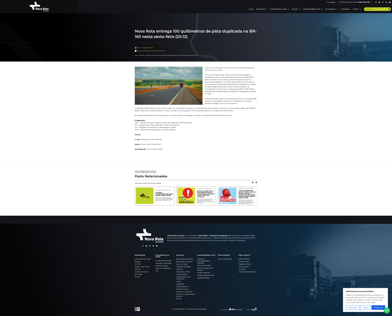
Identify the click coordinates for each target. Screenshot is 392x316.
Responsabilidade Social (205, 275)
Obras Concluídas (161, 266)
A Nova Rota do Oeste (143, 259)
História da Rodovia (142, 272)
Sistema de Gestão (204, 265)
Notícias (142, 55)
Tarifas (178, 281)
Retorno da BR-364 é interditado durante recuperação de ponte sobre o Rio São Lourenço (164, 194)
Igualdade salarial (203, 278)
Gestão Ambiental (203, 273)
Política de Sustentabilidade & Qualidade (203, 261)
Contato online (244, 262)
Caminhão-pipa (181, 274)
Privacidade (331, 2)
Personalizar (352, 307)
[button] (253, 182)
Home (251, 9)
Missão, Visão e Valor (142, 267)
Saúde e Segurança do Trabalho (205, 269)
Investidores (345, 9)
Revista (137, 277)
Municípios (138, 274)
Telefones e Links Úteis (184, 292)
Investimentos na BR (163, 261)
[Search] (389, 9)
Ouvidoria (242, 269)
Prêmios (138, 269)
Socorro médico (182, 264)
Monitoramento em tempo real (183, 278)
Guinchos (179, 269)
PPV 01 (179, 299)
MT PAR (138, 264)
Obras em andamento (163, 268)
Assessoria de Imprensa (247, 272)
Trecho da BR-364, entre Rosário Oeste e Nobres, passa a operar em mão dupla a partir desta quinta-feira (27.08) (205, 194)
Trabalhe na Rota (245, 264)
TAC (156, 271)
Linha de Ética (244, 267)
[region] (365, 300)
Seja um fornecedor (225, 259)
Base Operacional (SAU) (184, 259)
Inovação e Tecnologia (163, 263)
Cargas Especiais (182, 287)
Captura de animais (183, 272)
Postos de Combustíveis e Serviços (185, 295)
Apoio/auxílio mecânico (184, 262)
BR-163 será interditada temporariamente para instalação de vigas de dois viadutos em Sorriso (247, 194)
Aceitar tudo (378, 307)
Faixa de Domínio (182, 289)
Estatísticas (180, 284)
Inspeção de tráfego (183, 267)
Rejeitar (366, 307)
